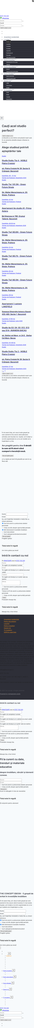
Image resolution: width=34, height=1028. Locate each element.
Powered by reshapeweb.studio (10, 694)
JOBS (7, 83)
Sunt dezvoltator (9, 532)
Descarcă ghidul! (6, 536)
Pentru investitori (9, 626)
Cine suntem (9, 85)
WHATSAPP (8, 560)
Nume (4, 514)
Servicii (8, 69)
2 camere (8, 44)
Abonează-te (3, 789)
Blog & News (9, 99)
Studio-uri (8, 41)
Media (7, 94)
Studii (7, 92)
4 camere (8, 48)
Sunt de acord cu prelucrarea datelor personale (17, 920)
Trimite (4, 597)
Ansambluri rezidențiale (11, 37)
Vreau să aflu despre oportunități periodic (17, 528)
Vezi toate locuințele (10, 57)
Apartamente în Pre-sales (12, 62)
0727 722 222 (4, 16)
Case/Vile (8, 50)
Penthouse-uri (9, 52)
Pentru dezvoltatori (10, 621)
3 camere (8, 46)
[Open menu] (2, 118)
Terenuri (8, 64)
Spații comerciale (10, 76)
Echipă (7, 87)
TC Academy (8, 630)
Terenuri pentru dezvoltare (12, 71)
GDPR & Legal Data (10, 632)
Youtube (8, 96)
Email (3, 517)
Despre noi (7, 628)
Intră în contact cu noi (6, 28)
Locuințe (6, 623)
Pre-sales (8, 55)
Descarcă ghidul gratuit (8, 455)
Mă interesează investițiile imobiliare (15, 530)
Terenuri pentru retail (10, 78)
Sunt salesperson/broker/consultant (15, 534)
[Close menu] (0, 947)
